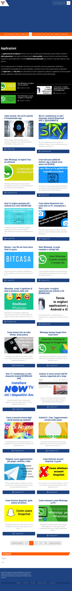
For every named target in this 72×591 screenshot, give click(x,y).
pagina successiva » (54, 543)
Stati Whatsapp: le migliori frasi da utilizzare (26, 84)
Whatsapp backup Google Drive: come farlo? (53, 333)
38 (46, 543)
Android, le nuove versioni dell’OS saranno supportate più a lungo (53, 374)
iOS (3, 562)
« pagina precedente (17, 543)
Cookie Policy (52, 583)
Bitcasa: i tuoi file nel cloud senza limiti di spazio (18, 248)
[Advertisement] (36, 19)
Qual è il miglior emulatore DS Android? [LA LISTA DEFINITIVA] (17, 204)
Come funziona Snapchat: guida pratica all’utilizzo (18, 501)
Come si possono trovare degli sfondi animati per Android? (19, 418)
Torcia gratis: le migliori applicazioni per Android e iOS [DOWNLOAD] (62, 88)
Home (2, 3)
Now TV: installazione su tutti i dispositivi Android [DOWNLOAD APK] (19, 376)
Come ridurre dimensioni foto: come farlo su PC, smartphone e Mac (52, 205)
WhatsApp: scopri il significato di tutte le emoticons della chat (18, 289)
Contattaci (26, 583)
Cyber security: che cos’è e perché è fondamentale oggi (18, 116)
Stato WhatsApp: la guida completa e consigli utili (25, 97)
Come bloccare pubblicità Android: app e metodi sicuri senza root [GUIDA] (50, 162)
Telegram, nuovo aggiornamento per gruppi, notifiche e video (18, 460)
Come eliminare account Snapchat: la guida (53, 460)
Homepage (18, 583)
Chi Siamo (33, 583)
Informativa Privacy (42, 583)
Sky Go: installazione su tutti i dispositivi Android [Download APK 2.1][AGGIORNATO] (51, 118)
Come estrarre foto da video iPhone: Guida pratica (19, 333)
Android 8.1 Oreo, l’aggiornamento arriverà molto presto (53, 418)
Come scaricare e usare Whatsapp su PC (53, 501)
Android (4, 558)
